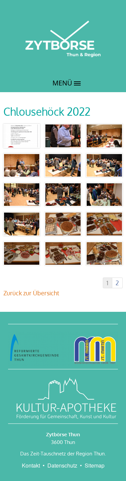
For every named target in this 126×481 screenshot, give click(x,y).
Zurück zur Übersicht (31, 293)
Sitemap (94, 465)
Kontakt (31, 465)
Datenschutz (62, 465)
